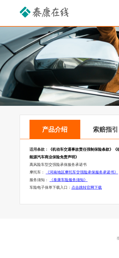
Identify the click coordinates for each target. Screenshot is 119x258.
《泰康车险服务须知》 (69, 180)
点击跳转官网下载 (86, 187)
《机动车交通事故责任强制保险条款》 (81, 149)
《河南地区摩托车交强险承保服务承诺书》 (82, 172)
